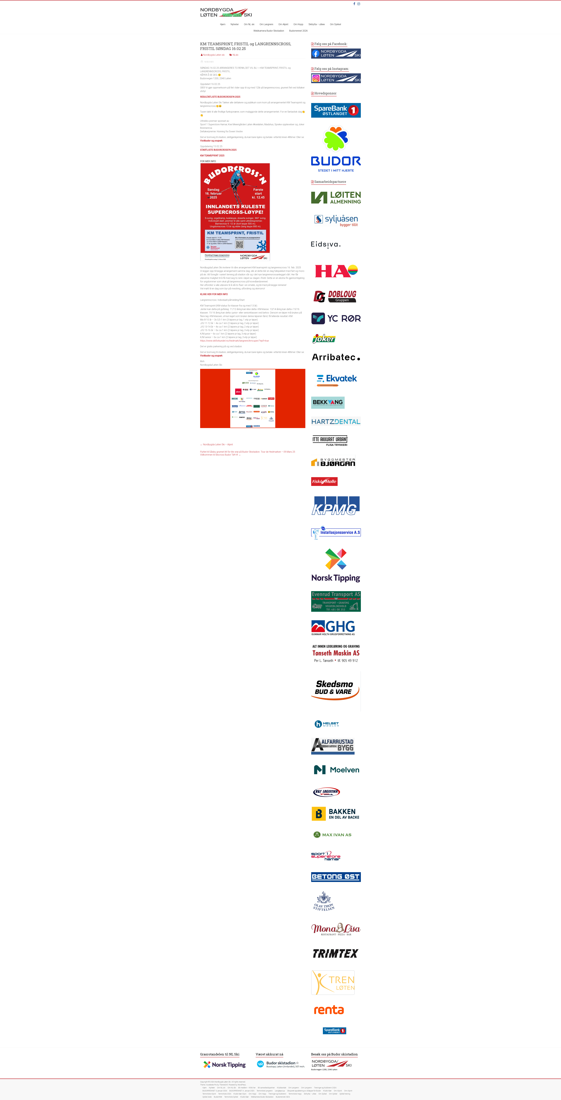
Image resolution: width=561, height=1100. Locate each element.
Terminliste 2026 (224, 1094)
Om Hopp (298, 24)
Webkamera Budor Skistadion (268, 30)
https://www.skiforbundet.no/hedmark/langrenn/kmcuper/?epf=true (234, 340)
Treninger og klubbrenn (277, 1094)
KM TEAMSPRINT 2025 (212, 155)
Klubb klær (327, 1091)
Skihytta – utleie (317, 24)
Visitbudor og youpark (211, 140)
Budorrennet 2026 (298, 30)
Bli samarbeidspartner (266, 1088)
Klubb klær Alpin (239, 1094)
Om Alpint (283, 24)
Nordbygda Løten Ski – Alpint (216, 444)
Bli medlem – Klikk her (247, 1088)
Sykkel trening (345, 1094)
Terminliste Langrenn (265, 1091)
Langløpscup (280, 1091)
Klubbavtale (281, 1088)
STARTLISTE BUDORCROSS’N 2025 (218, 149)
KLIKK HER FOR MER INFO (214, 294)
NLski (235, 54)
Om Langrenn (266, 24)
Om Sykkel (335, 24)
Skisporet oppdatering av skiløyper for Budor (304, 1091)
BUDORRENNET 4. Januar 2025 (241, 1091)
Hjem (222, 24)
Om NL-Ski (232, 1088)
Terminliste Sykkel (231, 1097)
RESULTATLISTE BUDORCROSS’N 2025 (220, 96)
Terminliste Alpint (209, 1094)
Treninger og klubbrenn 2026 (325, 1088)
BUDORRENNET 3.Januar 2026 (214, 1091)
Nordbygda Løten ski (214, 54)
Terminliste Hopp (295, 1094)
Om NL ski (249, 24)
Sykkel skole (207, 1097)
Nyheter (235, 24)
